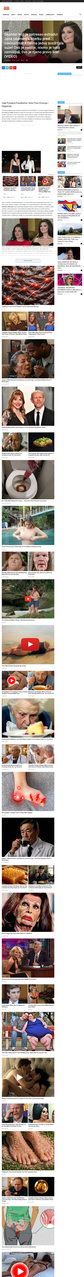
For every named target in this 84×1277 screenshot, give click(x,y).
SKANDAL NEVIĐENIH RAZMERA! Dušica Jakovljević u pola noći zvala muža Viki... (70, 290)
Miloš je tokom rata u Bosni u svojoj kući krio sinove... (69, 127)
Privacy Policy (28, 1)
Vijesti (13, 14)
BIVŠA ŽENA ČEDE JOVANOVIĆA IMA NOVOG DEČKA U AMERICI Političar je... (74, 140)
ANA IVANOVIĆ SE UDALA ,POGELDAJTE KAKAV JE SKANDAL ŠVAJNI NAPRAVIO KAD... (69, 265)
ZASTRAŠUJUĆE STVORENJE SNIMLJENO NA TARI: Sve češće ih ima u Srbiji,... (69, 239)
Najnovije (6, 14)
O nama (16, 1)
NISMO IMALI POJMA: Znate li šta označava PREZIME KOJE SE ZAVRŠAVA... (69, 216)
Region (20, 14)
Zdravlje (34, 14)
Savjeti (41, 14)
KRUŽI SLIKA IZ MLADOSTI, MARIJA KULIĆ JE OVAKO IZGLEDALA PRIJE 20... (73, 156)
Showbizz (60, 14)
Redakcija (8, 60)
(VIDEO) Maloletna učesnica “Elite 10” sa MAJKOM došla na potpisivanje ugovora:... (70, 192)
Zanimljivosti (50, 14)
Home (3, 18)
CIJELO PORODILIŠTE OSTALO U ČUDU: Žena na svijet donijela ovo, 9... (74, 148)
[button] (80, 15)
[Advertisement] (28, 86)
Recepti (26, 14)
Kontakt (21, 1)
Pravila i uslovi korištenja (38, 1)
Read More (28, 260)
